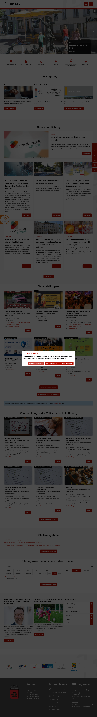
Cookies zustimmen (66, 363)
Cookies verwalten (51, 363)
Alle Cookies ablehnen (36, 363)
